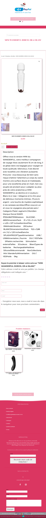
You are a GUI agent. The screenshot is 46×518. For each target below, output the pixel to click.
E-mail (11, 453)
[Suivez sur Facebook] (20, 484)
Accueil (2, 56)
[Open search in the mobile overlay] (23, 35)
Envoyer (10, 509)
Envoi (42, 309)
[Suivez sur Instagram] (26, 484)
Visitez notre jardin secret (23, 394)
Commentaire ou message (11, 498)
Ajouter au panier (11, 146)
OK (23, 516)
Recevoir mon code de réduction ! (23, 460)
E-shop (7, 429)
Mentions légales (9, 411)
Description (8, 152)
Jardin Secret (9, 417)
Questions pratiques (10, 426)
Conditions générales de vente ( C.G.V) (14, 414)
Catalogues (8, 420)
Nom (7, 489)
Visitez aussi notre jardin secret (23, 18)
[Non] (44, 515)
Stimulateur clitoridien (10, 56)
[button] (39, 61)
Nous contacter (9, 408)
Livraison (8, 423)
